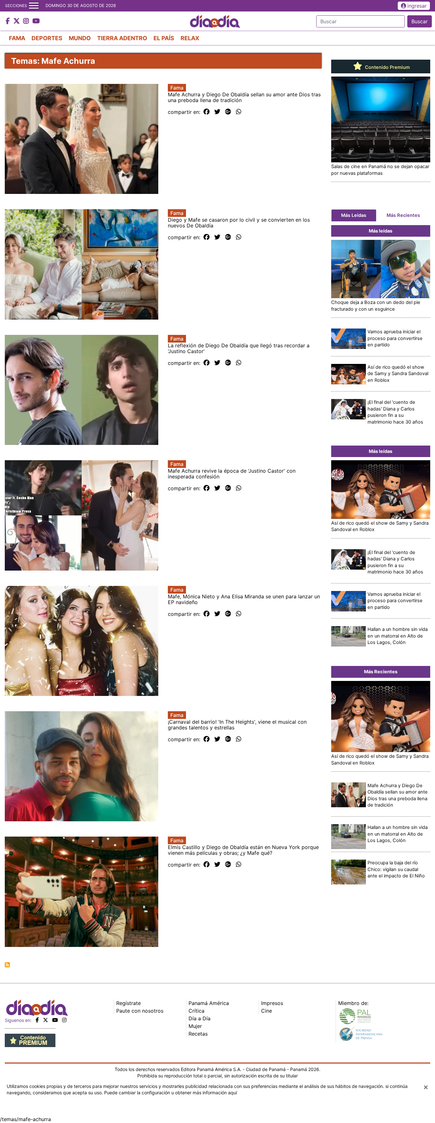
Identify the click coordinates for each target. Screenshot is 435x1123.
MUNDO (80, 38)
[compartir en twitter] (217, 112)
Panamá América (209, 1003)
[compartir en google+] (228, 112)
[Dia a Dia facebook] (8, 21)
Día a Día (199, 1018)
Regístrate (128, 1003)
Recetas (198, 1034)
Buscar (419, 21)
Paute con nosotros (139, 1011)
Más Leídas (353, 215)
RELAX (190, 38)
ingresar (417, 6)
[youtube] (55, 1020)
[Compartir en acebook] (206, 112)
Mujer (195, 1026)
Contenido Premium (387, 67)
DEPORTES (47, 38)
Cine (266, 1011)
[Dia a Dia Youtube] (36, 21)
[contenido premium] (30, 1040)
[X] (45, 1020)
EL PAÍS (163, 38)
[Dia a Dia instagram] (27, 21)
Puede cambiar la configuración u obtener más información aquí (170, 1092)
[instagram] (64, 1020)
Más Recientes (403, 215)
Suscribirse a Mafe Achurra (7, 964)
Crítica (196, 1011)
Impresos (272, 1003)
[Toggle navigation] (33, 5)
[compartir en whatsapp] (238, 112)
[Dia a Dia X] (17, 21)
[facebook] (37, 1020)
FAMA (17, 38)
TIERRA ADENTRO (122, 38)
